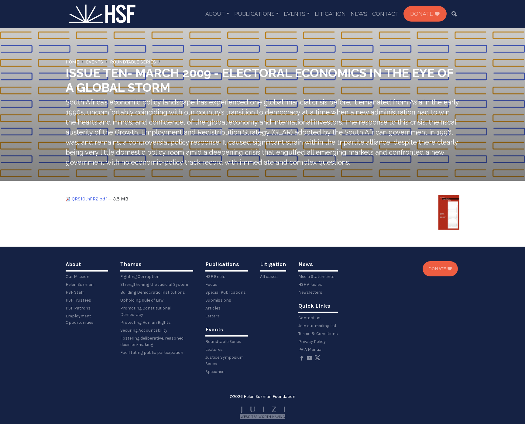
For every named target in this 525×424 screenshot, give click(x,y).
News (359, 14)
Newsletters (310, 292)
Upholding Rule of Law (141, 300)
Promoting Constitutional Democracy (145, 311)
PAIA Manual (310, 349)
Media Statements (316, 276)
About (215, 14)
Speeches (215, 371)
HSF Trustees (78, 300)
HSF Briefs (215, 276)
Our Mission (77, 276)
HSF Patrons (78, 308)
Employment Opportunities (80, 319)
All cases (269, 276)
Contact (385, 14)
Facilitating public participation (151, 352)
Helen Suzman (80, 284)
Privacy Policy (312, 341)
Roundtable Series (133, 62)
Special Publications (225, 292)
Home (72, 62)
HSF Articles (310, 284)
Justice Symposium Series (224, 360)
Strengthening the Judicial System (154, 284)
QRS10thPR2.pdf (89, 199)
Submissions (218, 300)
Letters (212, 316)
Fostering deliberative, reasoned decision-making (152, 341)
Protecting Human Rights (145, 322)
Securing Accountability (143, 330)
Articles (213, 308)
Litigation (330, 14)
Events (294, 14)
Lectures (214, 349)
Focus (211, 284)
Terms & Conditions (318, 333)
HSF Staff (75, 292)
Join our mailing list (317, 325)
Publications (254, 14)
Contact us (309, 317)
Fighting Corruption (140, 276)
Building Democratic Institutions (152, 292)
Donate (422, 14)
